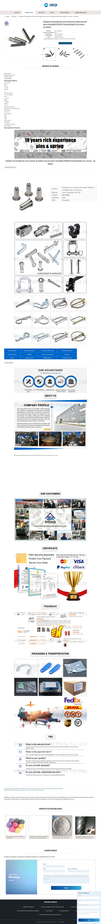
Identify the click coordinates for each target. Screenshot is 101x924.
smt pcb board (74, 906)
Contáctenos (64, 12)
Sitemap (62, 921)
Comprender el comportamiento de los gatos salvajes (16, 799)
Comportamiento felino (40, 797)
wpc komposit (49, 910)
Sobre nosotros (80, 12)
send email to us (66, 43)
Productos (29, 12)
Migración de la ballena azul (10, 797)
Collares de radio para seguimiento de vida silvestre (42, 799)
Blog (52, 12)
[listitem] (50, 54)
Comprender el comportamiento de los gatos (82, 797)
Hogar (17, 12)
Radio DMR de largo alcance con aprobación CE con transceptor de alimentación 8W (24, 790)
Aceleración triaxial (59, 799)
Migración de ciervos (69, 799)
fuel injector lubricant (64, 910)
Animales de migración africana (53, 797)
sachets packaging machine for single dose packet (52, 906)
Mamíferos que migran (66, 797)
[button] (41, 54)
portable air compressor (28, 906)
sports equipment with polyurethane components (28, 910)
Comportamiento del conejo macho (26, 797)
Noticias (42, 12)
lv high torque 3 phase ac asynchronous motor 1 (50, 914)
